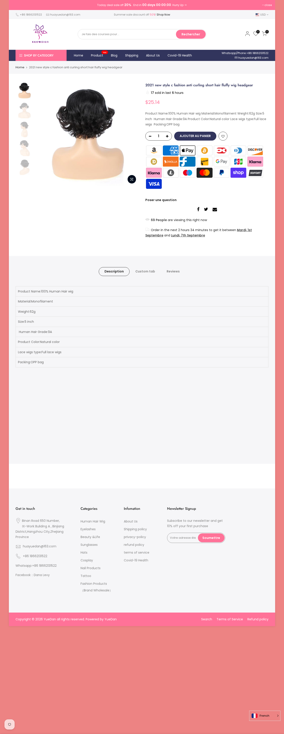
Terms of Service (230, 619)
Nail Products (91, 568)
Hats (84, 552)
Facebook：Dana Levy (33, 575)
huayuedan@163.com (65, 14)
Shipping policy (135, 529)
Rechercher (190, 34)
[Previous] (43, 134)
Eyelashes (88, 529)
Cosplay (87, 560)
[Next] (131, 134)
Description (114, 271)
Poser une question (161, 200)
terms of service (136, 552)
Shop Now (163, 14)
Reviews (173, 271)
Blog (114, 55)
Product (99, 54)
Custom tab (145, 271)
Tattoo (86, 576)
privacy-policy (135, 537)
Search (206, 619)
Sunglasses (89, 544)
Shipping (131, 55)
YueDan (111, 619)
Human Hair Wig (93, 521)
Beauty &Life (90, 537)
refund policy (134, 544)
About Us (153, 55)
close (268, 5)
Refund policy (257, 619)
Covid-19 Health (180, 55)
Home (78, 55)
